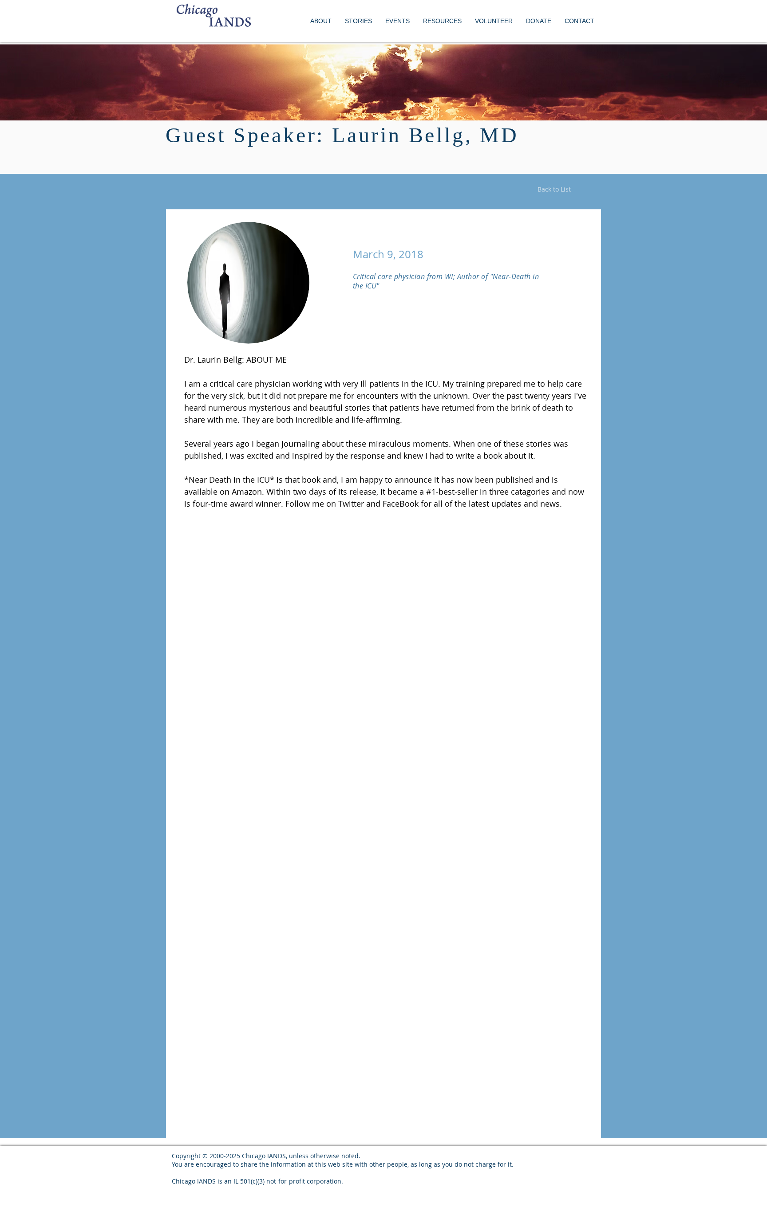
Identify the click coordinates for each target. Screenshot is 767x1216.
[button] (397, 21)
